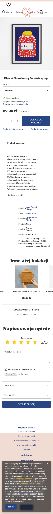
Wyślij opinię (26, 404)
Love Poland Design (31, 208)
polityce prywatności (24, 479)
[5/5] (35, 342)
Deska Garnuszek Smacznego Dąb (26, 291)
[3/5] (22, 342)
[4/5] (29, 342)
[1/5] (8, 342)
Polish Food (31, 213)
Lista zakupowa (7, 9)
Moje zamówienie (26, 428)
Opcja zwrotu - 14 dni (32, 218)
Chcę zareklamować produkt (26, 441)
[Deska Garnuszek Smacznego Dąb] (26, 276)
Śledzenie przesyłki (26, 436)
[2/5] (15, 342)
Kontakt (26, 450)
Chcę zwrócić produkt (26, 445)
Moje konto (26, 455)
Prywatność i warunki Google (29, 484)
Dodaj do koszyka (36, 121)
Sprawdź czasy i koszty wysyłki (15, 104)
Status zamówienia (26, 432)
